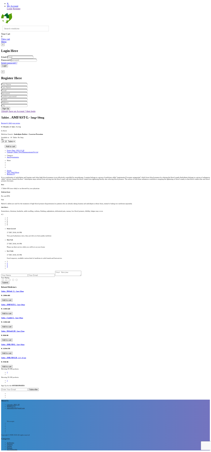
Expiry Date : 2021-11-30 (15, 150)
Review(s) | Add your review (10, 123)
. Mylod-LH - (13, 331)
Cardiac (9, 446)
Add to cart (10, 146)
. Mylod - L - (12, 291)
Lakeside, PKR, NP (13, 405)
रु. (8, 3)
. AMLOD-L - (13, 344)
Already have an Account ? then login (18, 111)
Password (5, 60)
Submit (5, 283)
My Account (12, 6)
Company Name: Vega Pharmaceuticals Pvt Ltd (22, 152)
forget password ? (9, 63)
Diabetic (9, 448)
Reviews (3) (11, 174)
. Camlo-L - (12, 318)
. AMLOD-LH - (13, 358)
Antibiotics (10, 443)
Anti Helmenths (12, 449)
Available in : (5, 137)
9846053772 (11, 406)
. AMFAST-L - (13, 304)
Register (16, 8)
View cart (5, 39)
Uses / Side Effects (13, 172)
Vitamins (10, 444)
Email (3, 57)
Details (9, 170)
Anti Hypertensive (13, 157)
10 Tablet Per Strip (17, 137)
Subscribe (33, 389)
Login (9, 8)
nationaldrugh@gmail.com (16, 408)
